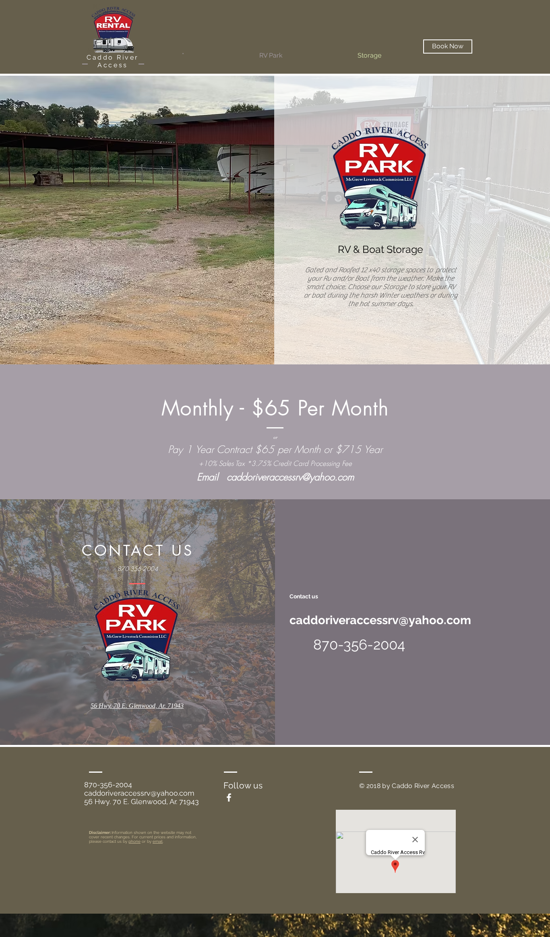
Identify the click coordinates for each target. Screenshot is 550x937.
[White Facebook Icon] (228, 797)
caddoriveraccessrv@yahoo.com (290, 476)
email (158, 841)
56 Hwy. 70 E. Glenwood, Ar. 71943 (141, 801)
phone (134, 841)
